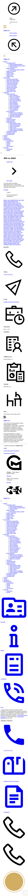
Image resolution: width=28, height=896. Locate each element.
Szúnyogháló (7, 77)
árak (7, 498)
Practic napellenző (14, 104)
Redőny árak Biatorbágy (9, 217)
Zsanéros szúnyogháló (12, 87)
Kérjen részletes (13, 33)
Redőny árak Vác (16, 202)
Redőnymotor (10, 72)
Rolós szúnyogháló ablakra (13, 80)
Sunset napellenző (14, 108)
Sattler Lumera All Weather (16, 128)
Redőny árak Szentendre (12, 206)
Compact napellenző (14, 98)
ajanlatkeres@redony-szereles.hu (11, 302)
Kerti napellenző (10, 111)
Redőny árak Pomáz (18, 215)
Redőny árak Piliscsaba (18, 235)
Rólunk (8, 150)
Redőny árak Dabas (14, 213)
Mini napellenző (13, 102)
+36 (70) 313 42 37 (8, 274)
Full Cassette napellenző (15, 100)
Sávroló (8, 143)
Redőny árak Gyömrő (9, 209)
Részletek (9, 476)
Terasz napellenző (11, 94)
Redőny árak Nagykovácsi (10, 236)
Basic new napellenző (15, 96)
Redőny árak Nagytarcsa (15, 244)
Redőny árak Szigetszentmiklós (11, 202)
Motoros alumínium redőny (16, 64)
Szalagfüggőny (10, 141)
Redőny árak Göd (12, 205)
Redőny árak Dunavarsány (10, 232)
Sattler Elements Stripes (15, 124)
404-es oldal (9, 180)
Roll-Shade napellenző (15, 106)
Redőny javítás (10, 76)
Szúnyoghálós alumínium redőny (17, 65)
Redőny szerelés (10, 73)
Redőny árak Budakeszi (9, 216)
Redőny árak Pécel (19, 216)
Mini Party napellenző (15, 116)
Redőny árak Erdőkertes (15, 231)
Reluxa (8, 145)
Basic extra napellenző (15, 99)
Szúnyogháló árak (11, 89)
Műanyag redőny (11, 68)
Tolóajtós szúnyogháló (12, 84)
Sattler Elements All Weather (16, 130)
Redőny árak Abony (13, 221)
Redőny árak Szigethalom (13, 212)
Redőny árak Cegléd (19, 200)
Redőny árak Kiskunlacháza (14, 233)
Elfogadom (3, 720)
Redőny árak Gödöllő (9, 200)
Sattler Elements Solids (15, 123)
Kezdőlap (6, 189)
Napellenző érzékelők (12, 131)
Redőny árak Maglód (12, 225)
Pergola (5, 137)
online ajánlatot (13, 35)
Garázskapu (6, 138)
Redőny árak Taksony (14, 240)
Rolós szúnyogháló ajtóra (13, 81)
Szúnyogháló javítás (11, 91)
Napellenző (6, 92)
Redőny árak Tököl (14, 227)
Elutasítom (9, 720)
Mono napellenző (14, 103)
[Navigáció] (1, 153)
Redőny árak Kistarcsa (15, 219)
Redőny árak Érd (8, 201)
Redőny (5, 61)
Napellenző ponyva (11, 122)
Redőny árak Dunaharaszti (15, 208)
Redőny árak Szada (8, 243)
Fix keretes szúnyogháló (12, 79)
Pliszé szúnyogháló (11, 88)
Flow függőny (10, 146)
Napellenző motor (11, 133)
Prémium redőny (13, 67)
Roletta (8, 142)
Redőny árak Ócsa (8, 235)
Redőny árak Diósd (14, 228)
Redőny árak (10, 75)
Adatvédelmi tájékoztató (9, 453)
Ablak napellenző (11, 120)
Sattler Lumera (13, 127)
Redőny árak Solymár (15, 229)
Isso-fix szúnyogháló (11, 85)
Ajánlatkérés (9, 149)
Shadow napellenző (14, 107)
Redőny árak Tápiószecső (14, 241)
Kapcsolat (6, 147)
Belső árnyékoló (7, 139)
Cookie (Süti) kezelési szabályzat (11, 450)
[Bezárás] (1, 501)
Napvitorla (9, 118)
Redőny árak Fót (14, 211)
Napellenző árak (10, 134)
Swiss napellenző (14, 110)
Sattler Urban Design (14, 126)
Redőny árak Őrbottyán (12, 239)
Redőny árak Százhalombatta (13, 214)
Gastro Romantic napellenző (16, 114)
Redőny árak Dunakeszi (9, 204)
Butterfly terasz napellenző (16, 112)
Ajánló (5, 448)
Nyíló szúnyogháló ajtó (12, 83)
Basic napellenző (14, 95)
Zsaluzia (6, 135)
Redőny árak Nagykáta (11, 223)
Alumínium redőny (11, 63)
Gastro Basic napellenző (15, 115)
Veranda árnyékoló (11, 119)
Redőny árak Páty (12, 237)
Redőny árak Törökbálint (9, 220)
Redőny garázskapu (11, 71)
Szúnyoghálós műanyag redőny (17, 69)
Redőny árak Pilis (13, 224)
